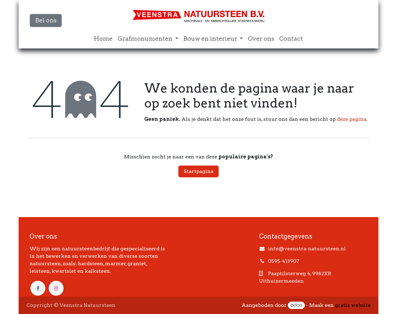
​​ (45, 20)
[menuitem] (103, 39)
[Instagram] (56, 288)
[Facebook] (37, 288)
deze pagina (351, 119)
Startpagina (198, 171)
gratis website (353, 305)
